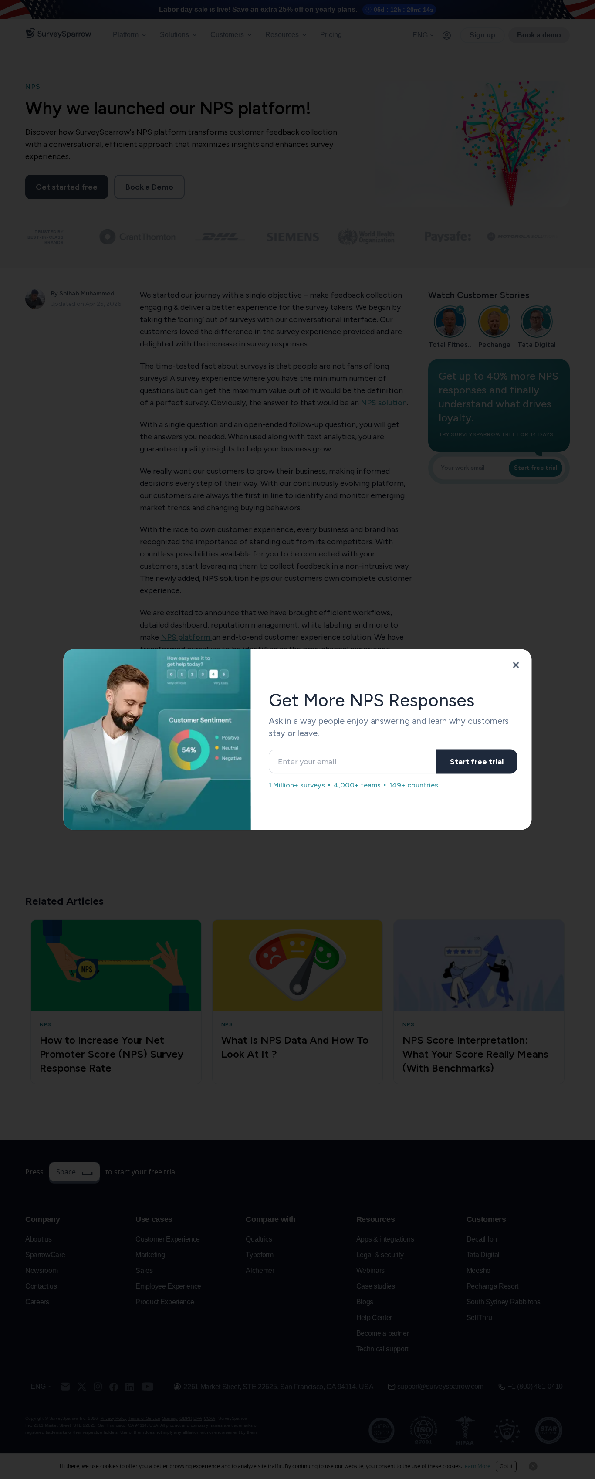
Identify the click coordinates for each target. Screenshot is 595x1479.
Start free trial (477, 761)
